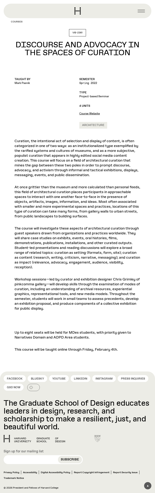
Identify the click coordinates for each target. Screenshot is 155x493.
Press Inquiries (133, 379)
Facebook (15, 379)
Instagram (104, 379)
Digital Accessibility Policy (55, 472)
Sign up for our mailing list (24, 452)
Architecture (93, 125)
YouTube (59, 379)
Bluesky (37, 379)
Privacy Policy (11, 472)
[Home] (34, 438)
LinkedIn (80, 379)
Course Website (89, 113)
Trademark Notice (14, 478)
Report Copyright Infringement (91, 472)
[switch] (33, 387)
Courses (17, 22)
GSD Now (13, 387)
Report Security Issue (125, 472)
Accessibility (30, 472)
